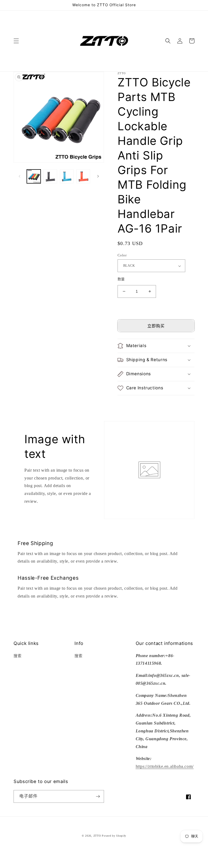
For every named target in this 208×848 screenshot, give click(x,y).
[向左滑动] (19, 176)
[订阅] (98, 796)
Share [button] (128, 403)
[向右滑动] (98, 176)
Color (122, 255)
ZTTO (97, 835)
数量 (121, 279)
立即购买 (156, 326)
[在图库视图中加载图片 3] (67, 176)
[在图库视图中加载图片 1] (34, 176)
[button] (16, 41)
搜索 (17, 656)
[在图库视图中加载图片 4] (83, 176)
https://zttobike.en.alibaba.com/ (165, 766)
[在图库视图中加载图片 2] (50, 176)
